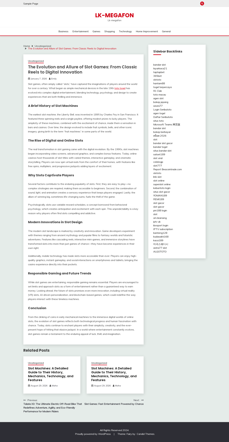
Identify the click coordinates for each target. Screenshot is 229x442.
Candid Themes (145, 433)
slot (155, 139)
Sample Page (30, 3)
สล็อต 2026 (159, 135)
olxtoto (157, 79)
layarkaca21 (160, 68)
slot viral (157, 158)
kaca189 (158, 240)
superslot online (162, 184)
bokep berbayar (162, 131)
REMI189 (158, 199)
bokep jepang (160, 102)
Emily (54, 78)
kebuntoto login (161, 188)
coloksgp (158, 161)
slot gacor (158, 202)
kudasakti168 (161, 236)
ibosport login (160, 225)
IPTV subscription (163, 229)
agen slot (158, 98)
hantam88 (159, 83)
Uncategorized (36, 60)
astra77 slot (160, 247)
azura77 (158, 105)
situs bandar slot (162, 150)
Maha (55, 385)
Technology (125, 31)
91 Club (157, 90)
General (166, 31)
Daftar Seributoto (163, 117)
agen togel (159, 113)
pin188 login (160, 210)
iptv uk (157, 221)
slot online (159, 180)
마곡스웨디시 (160, 244)
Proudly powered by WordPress (93, 433)
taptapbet (159, 72)
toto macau (159, 94)
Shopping (109, 31)
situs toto (158, 120)
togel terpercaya (162, 87)
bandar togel (160, 146)
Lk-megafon (114, 15)
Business (63, 31)
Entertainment (80, 31)
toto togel (119, 88)
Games (96, 31)
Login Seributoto (162, 109)
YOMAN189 (160, 195)
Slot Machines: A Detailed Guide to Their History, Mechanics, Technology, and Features (50, 374)
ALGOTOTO (160, 251)
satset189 (159, 154)
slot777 (157, 165)
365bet (157, 75)
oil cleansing (160, 217)
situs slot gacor (161, 191)
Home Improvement (147, 31)
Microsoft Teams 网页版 (166, 124)
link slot (157, 176)
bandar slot (159, 64)
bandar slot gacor (163, 143)
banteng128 (160, 232)
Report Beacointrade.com (167, 169)
